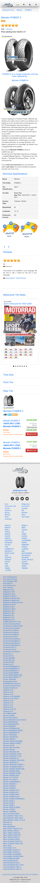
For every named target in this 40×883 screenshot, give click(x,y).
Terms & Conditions (31, 874)
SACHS (7, 562)
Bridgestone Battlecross (11, 600)
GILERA (24, 536)
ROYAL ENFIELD (27, 559)
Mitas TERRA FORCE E (11, 831)
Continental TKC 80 (9, 649)
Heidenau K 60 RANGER (11, 696)
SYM (6, 564)
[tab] (8, 252)
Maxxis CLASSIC (9, 715)
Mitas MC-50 (7, 824)
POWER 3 (28, 10)
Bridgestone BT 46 (9, 604)
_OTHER (8, 570)
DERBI (24, 534)
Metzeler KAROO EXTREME (12, 741)
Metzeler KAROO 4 (9, 739)
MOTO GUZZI (9, 553)
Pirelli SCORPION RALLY (11, 863)
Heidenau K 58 (8, 692)
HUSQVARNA (26, 540)
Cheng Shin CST (10, 506)
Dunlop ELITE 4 (8, 656)
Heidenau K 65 (8, 701)
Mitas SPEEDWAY (9, 826)
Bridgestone (26, 504)
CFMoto (7, 532)
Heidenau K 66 (8, 703)
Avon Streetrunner (9, 585)
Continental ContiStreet (11, 634)
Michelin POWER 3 (12, 423)
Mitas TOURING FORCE (11, 839)
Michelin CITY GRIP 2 (10, 779)
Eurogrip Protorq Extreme (11, 686)
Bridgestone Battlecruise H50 (13, 602)
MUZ (6, 555)
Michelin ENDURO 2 (10, 784)
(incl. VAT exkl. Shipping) (33, 424)
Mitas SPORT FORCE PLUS (12, 829)
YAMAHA (25, 568)
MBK (23, 551)
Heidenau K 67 (8, 705)
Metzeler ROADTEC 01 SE (12, 756)
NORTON (8, 557)
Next (35, 331)
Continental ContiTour (10, 636)
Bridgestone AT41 (9, 592)
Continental (25, 506)
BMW (23, 527)
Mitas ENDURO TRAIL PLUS (13, 816)
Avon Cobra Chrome (10, 579)
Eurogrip (24, 508)
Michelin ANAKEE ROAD (11, 771)
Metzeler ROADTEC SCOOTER (13, 760)
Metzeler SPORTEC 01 (11, 762)
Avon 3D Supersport (10, 577)
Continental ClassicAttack (11, 624)
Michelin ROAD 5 (9, 803)
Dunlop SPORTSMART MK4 (12, 675)
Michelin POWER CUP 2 (11, 790)
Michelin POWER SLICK (11, 797)
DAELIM (7, 534)
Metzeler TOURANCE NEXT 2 (13, 767)
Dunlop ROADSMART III (11, 666)
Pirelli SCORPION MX (10, 861)
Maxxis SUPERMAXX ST (11, 733)
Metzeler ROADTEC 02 (11, 758)
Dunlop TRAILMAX (9, 679)
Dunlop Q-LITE (8, 664)
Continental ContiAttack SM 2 (13, 626)
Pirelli (6, 517)
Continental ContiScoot (11, 632)
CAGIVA (24, 530)
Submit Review (21, 278)
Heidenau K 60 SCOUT (11, 698)
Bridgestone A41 (8, 590)
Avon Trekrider (8, 587)
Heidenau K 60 (8, 694)
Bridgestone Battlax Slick (11, 598)
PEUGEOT (25, 557)
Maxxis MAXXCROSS (10, 722)
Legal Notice (6, 874)
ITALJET (8, 545)
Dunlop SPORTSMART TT (12, 677)
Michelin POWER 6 (20, 80)
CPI (23, 532)
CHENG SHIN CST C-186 (11, 622)
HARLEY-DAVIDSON (8, 539)
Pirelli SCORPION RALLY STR (13, 865)
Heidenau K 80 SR (9, 709)
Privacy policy (21, 874)
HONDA (24, 538)
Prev (5, 331)
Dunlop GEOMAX (9, 658)
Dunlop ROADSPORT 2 (11, 671)
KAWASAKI (25, 545)
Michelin (19, 10)
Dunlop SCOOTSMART (11, 673)
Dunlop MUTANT (9, 662)
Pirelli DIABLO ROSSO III (11, 850)
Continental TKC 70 (9, 647)
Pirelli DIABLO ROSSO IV (11, 852)
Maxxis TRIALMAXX (10, 735)
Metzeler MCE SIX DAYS (11, 747)
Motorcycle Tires (8, 10)
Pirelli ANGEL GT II (9, 848)
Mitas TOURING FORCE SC (12, 841)
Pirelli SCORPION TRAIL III (12, 869)
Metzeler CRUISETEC (10, 737)
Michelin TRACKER (9, 811)
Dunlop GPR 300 (9, 660)
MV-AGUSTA (26, 555)
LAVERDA (25, 549)
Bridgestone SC (8, 615)
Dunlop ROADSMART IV (11, 669)
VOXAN (7, 568)
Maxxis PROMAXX (9, 726)
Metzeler (25, 512)
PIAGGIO (8, 559)
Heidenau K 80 (8, 707)
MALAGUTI (8, 551)
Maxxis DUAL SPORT (10, 718)
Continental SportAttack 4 (11, 643)
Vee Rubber (26, 517)
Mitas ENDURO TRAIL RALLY (13, 818)
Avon (6, 504)
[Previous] (4, 247)
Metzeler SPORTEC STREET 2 (13, 765)
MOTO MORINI (27, 553)
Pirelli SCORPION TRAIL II (12, 867)
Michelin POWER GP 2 (11, 792)
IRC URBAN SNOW (9, 713)
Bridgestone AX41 (9, 594)
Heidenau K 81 (8, 711)
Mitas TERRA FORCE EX (11, 833)
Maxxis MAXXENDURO (11, 724)
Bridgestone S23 (8, 613)
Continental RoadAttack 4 (11, 641)
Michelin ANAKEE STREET (12, 773)
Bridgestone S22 (8, 611)
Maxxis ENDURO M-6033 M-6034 (14, 720)
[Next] (8, 247)
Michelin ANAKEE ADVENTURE (13, 769)
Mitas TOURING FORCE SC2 (13, 843)
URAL (7, 566)
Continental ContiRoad (10, 630)
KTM (6, 547)
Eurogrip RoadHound (10, 688)
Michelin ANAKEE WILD (11, 775)
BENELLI (25, 525)
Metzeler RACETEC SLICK (12, 754)
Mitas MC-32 (7, 822)
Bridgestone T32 (8, 617)
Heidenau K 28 (8, 690)
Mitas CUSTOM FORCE (11, 814)
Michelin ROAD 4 (9, 801)
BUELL (7, 530)
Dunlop (7, 508)
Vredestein (8, 519)
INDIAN (24, 542)
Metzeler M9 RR (8, 745)
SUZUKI (24, 562)
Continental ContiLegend (11, 628)
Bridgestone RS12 (9, 609)
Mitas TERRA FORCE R (11, 837)
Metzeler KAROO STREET (12, 743)
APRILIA (7, 525)
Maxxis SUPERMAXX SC (11, 728)
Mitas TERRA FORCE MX (12, 835)
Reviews (8, 29)
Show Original (10, 278)
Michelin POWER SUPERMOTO (14, 799)
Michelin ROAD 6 (9, 805)
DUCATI (7, 536)
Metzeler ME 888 (9, 750)
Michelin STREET (9, 809)
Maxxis (7, 512)
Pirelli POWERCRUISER (11, 858)
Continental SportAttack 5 (11, 645)
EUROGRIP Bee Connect (11, 683)
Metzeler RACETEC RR (11, 752)
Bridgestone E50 (8, 607)
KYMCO (24, 547)
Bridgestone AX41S (9, 596)
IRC (23, 510)
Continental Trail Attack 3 (11, 651)
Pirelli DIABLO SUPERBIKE (12, 854)
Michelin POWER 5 (9, 786)
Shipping (13, 874)
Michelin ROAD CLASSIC (11, 807)
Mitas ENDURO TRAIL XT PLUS (14, 820)
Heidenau (8, 510)
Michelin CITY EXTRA (10, 777)
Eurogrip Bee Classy (10, 681)
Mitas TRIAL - (7, 846)
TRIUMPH (25, 564)
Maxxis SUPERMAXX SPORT (13, 730)
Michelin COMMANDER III (12, 782)
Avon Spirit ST (8, 583)
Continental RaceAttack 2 (11, 639)
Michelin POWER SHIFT (11, 794)
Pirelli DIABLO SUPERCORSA (13, 856)
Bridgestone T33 (8, 619)
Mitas (23, 515)
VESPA (24, 566)
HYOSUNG (8, 542)
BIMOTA (7, 527)
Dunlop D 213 (7, 654)
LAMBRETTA (9, 549)
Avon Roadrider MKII (10, 581)
